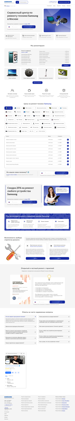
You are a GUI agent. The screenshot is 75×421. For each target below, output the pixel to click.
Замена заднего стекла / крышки (12, 158)
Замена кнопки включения (11, 155)
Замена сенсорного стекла (11, 139)
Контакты (69, 5)
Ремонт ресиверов (25, 398)
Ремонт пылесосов (41, 408)
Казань (63, 410)
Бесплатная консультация (29, 26)
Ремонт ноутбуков (41, 398)
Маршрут (9, 372)
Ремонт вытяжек (24, 410)
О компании (49, 5)
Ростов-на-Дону (65, 404)
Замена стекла (9, 161)
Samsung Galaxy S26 (25, 57)
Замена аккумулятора (10, 142)
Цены (54, 5)
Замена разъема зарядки (11, 152)
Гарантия (59, 5)
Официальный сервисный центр (9, 398)
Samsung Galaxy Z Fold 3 (26, 62)
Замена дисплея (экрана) (11, 145)
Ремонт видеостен (24, 404)
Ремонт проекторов (42, 410)
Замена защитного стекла (11, 148)
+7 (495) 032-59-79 (53, 1)
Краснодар (64, 402)
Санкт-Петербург (65, 400)
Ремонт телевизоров (42, 406)
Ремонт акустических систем (26, 402)
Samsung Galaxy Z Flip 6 (26, 59)
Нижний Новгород (66, 406)
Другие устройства (37, 82)
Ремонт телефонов (26, 50)
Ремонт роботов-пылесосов (43, 400)
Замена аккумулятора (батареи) (12, 164)
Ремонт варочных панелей (26, 400)
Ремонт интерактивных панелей (27, 406)
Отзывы (63, 5)
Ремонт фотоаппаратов (42, 404)
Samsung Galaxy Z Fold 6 (26, 60)
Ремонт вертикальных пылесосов (44, 402)
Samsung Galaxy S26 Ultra (26, 54)
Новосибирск (65, 408)
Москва (63, 398)
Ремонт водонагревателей (26, 408)
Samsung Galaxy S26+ (25, 56)
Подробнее (66, 65)
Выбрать (35, 258)
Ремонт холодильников (25, 396)
